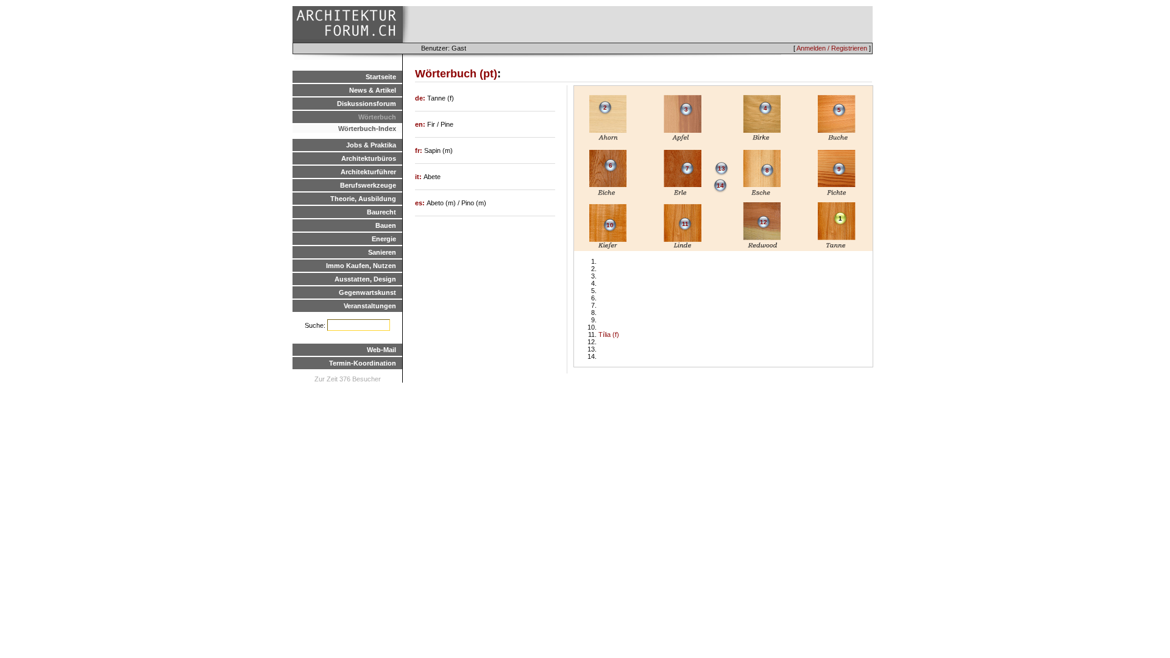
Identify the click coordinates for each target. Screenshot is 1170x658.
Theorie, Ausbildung (363, 198)
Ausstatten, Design (365, 279)
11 (685, 224)
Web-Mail (381, 349)
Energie (384, 238)
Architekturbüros (368, 158)
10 (610, 225)
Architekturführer (368, 171)
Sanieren (382, 252)
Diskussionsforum (366, 103)
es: (421, 203)
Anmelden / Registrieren (831, 48)
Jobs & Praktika (371, 145)
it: (419, 176)
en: (421, 124)
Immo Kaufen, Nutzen (361, 265)
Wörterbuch (377, 117)
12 (763, 222)
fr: (419, 150)
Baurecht (381, 212)
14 (720, 185)
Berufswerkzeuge (368, 185)
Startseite (381, 76)
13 (721, 168)
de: (421, 98)
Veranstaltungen (370, 306)
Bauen (385, 225)
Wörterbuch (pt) (456, 74)
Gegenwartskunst (367, 292)
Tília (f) (608, 334)
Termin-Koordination (362, 363)
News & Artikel (372, 90)
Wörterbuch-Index (367, 128)
